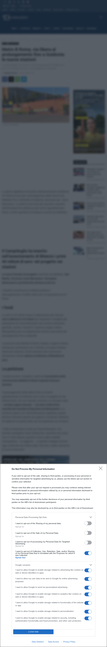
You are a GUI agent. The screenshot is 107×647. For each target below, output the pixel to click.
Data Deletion (38, 642)
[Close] (101, 469)
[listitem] (53, 517)
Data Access (53, 642)
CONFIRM (33, 632)
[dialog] (53, 555)
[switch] (88, 523)
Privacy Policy (69, 642)
